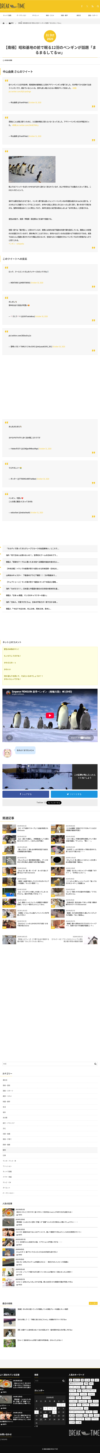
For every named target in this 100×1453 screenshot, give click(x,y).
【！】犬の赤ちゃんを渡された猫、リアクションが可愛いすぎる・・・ (39, 1242)
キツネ (72, 1415)
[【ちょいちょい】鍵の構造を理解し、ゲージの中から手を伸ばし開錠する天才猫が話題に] (9, 864)
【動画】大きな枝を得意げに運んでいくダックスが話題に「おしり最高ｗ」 (81, 914)
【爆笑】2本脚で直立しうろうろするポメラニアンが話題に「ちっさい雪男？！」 (33, 882)
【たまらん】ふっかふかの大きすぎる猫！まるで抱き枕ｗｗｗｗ (32, 924)
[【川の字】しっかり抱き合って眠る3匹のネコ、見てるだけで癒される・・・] (58, 853)
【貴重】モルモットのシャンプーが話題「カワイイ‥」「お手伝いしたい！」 (81, 872)
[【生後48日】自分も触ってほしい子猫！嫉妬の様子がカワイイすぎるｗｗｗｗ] (58, 906)
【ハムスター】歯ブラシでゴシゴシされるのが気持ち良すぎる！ (37, 1252)
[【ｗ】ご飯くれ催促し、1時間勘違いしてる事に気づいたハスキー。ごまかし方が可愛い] (9, 842)
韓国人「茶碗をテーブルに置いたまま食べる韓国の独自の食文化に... (32, 562)
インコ (72, 1419)
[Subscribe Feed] (92, 6)
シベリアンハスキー (76, 1408)
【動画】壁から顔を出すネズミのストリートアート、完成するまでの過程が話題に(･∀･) (81, 924)
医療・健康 (6, 1145)
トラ (79, 1405)
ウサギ (97, 1415)
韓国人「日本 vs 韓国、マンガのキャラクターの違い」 (27, 595)
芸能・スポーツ (93, 15)
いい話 (78, 1422)
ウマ (90, 1415)
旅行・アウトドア (9, 1123)
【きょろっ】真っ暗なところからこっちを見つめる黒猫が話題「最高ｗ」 (81, 861)
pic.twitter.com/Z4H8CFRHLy (28, 125)
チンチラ (86, 1405)
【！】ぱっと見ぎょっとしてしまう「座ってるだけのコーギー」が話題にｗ (81, 882)
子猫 (86, 1384)
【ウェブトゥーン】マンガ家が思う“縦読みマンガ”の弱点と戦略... (32, 582)
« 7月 (36, 1426)
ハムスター (82, 1401)
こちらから (3, 1439)
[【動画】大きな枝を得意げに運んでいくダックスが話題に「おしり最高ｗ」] (58, 917)
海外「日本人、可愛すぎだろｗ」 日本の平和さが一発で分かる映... (32, 602)
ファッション (7, 1166)
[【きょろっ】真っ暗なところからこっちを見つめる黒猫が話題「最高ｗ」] (58, 864)
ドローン (72, 1405)
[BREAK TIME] (12, 8)
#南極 (74, 88)
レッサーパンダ (75, 1387)
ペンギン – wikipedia (16, 244)
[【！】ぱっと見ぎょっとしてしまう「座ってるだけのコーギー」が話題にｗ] (58, 885)
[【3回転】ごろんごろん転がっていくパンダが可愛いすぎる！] (9, 917)
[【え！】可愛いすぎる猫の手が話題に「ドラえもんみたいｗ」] (58, 895)
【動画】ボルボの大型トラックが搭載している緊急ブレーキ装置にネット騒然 (42, 1309)
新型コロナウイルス (76, 1384)
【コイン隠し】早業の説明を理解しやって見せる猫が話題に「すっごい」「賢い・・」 (81, 840)
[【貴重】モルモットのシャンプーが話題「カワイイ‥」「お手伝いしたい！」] (58, 874)
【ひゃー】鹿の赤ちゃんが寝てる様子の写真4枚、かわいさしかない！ (40, 1340)
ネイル (96, 1401)
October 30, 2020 (35, 102)
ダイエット (35, 15)
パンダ (78, 1398)
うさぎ (72, 1422)
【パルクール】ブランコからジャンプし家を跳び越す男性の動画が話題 (67, 940)
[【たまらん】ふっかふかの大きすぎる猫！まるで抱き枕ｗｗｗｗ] (9, 927)
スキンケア (94, 1405)
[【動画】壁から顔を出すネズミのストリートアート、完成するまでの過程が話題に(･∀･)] (58, 927)
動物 (4, 832)
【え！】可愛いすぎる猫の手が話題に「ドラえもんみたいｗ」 (81, 893)
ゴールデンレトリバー (77, 1412)
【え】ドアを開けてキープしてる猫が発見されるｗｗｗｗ (32, 829)
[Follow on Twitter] (87, 6)
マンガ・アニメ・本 (8, 906)
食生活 (79, 15)
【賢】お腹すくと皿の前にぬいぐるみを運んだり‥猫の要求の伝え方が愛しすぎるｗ (44, 1330)
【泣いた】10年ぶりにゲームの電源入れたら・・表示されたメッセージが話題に (42, 1262)
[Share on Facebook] (82, 6)
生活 (4, 1107)
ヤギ (79, 1391)
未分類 (5, 1118)
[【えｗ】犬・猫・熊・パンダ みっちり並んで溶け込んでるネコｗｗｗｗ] (9, 874)
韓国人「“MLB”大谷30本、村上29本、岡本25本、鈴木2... (28, 608)
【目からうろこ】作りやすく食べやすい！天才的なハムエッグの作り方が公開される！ (44, 1212)
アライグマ (79, 1419)
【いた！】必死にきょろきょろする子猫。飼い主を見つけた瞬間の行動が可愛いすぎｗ (44, 1282)
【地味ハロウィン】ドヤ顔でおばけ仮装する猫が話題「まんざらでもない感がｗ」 (33, 940)
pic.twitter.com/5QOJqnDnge (20, 91)
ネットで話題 (7, 15)
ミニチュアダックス (89, 1391)
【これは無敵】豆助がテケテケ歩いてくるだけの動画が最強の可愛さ (81, 829)
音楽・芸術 (6, 1085)
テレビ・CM (7, 1182)
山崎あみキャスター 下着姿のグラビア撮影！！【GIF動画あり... (31, 575)
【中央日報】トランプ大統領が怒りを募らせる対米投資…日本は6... (32, 568)
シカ (86, 1408)
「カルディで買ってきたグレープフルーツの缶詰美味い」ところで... (32, 548)
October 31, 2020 (35, 136)
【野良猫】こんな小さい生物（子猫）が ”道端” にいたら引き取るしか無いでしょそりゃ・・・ (47, 1222)
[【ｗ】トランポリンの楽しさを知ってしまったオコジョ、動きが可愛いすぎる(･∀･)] (9, 895)
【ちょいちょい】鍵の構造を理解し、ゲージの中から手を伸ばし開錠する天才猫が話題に (32, 861)
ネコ (90, 1401)
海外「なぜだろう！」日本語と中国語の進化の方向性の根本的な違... (32, 588)
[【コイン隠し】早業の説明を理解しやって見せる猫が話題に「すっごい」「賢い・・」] (58, 842)
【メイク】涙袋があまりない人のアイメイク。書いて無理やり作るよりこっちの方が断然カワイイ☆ (48, 1232)
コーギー (89, 1412)
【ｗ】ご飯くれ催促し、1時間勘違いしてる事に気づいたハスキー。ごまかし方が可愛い (33, 840)
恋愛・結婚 (6, 1134)
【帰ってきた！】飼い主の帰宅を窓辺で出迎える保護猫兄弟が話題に (32, 850)
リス (83, 1387)
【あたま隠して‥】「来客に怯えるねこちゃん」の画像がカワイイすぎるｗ (42, 1320)
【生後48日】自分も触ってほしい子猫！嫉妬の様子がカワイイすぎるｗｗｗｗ (81, 903)
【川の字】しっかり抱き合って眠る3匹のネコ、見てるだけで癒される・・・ (81, 850)
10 (36, 1412)
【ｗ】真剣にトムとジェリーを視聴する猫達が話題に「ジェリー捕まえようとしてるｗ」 (32, 903)
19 (45, 1416)
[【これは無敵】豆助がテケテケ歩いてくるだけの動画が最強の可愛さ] (58, 832)
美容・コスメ (50, 15)
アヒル (88, 1419)
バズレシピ (86, 1398)
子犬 (91, 1384)
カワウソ (79, 1415)
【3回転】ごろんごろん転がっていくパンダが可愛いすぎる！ (33, 914)
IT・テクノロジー (21, 18)
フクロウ (91, 1394)
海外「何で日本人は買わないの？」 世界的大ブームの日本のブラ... (32, 555)
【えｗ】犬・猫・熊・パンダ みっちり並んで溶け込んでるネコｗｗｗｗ (32, 872)
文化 (4, 1128)
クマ (95, 1412)
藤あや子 (76, 1380)
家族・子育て (7, 1139)
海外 (4, 1112)
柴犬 (96, 1380)
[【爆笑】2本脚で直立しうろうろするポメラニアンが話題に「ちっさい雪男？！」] (9, 885)
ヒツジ (72, 1398)
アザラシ (95, 1419)
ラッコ (89, 1387)
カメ (85, 1415)
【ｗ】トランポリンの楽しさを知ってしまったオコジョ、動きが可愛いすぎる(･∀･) (32, 893)
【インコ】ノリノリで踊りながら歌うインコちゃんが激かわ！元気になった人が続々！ (44, 1272)
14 (54, 1412)
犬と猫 (87, 1380)
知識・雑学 (64, 15)
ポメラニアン (74, 1394)
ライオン (72, 1391)
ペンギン (83, 1394)
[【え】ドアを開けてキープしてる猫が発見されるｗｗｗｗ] (9, 832)
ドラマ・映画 (7, 1177)
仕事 (4, 1155)
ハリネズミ (73, 1401)
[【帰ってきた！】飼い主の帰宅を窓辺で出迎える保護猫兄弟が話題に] (9, 853)
